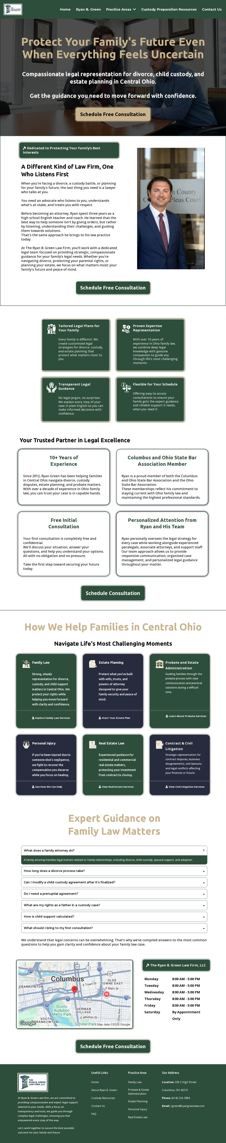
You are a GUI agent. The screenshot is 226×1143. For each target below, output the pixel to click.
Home (95, 1082)
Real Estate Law (137, 1117)
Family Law (134, 1082)
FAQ (93, 1114)
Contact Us (98, 1106)
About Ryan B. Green (104, 1090)
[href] (74, 994)
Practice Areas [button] (119, 9)
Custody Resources (103, 1098)
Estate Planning (138, 1101)
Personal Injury (137, 1109)
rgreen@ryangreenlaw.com (187, 1106)
